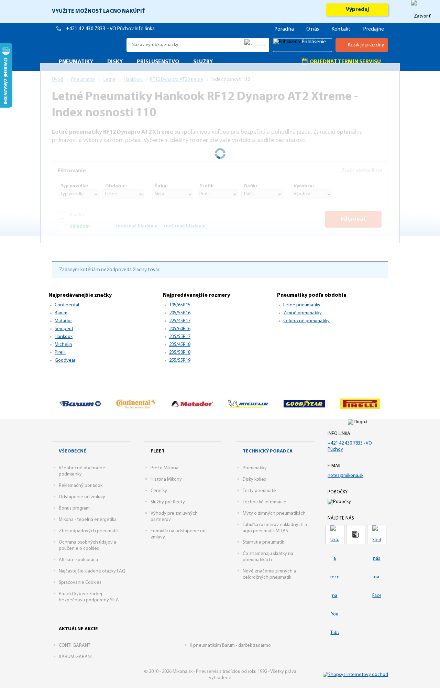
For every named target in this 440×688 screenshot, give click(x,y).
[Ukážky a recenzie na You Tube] (335, 534)
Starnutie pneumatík (263, 542)
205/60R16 (179, 328)
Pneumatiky (255, 468)
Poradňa (284, 29)
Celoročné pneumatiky (306, 321)
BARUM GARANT (76, 656)
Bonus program (74, 508)
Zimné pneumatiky (302, 313)
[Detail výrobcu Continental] (136, 403)
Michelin (63, 344)
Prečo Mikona (164, 468)
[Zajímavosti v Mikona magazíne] (355, 534)
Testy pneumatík (259, 490)
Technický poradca (268, 451)
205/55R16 (179, 313)
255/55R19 (179, 360)
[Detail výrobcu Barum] (80, 403)
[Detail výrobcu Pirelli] (360, 403)
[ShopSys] (355, 674)
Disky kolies (254, 479)
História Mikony (166, 479)
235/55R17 (179, 336)
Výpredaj (357, 9)
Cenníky (159, 490)
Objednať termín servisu (345, 62)
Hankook (64, 336)
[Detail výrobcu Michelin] (248, 403)
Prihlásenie (313, 42)
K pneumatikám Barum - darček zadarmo (230, 645)
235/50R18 (179, 352)
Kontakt (341, 29)
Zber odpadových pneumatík (89, 531)
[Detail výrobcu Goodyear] (304, 403)
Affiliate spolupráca (78, 560)
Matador (63, 321)
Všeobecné (72, 451)
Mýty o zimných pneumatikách (274, 513)
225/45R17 (179, 321)
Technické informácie (264, 502)
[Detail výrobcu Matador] (192, 403)
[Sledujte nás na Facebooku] (376, 534)
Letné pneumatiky (301, 305)
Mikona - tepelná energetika (88, 519)
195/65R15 (179, 305)
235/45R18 (179, 344)
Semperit (64, 328)
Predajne (373, 29)
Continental (67, 305)
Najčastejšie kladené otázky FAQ (92, 571)
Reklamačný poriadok (80, 485)
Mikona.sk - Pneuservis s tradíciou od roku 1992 (87, 45)
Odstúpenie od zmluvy (82, 497)
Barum (61, 313)
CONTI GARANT (74, 645)
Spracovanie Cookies (80, 582)
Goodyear (65, 360)
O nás (312, 29)
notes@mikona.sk (345, 475)
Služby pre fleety (168, 502)
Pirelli (60, 352)
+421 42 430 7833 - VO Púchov (100, 29)
